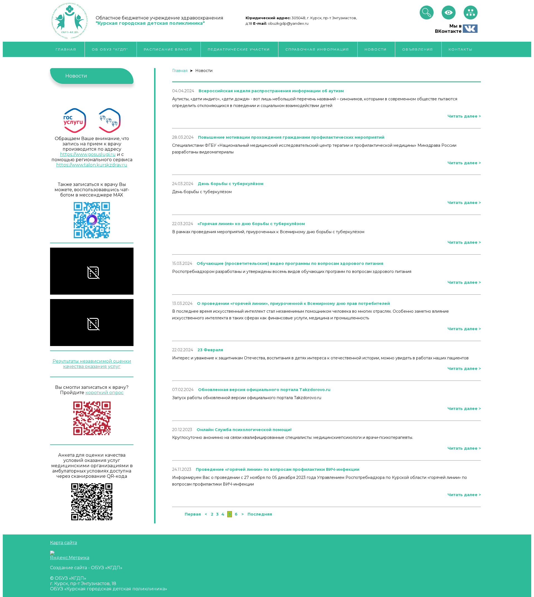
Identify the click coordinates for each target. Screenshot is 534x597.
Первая (193, 514)
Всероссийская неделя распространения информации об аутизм (271, 90)
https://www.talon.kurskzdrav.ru (91, 165)
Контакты (461, 49)
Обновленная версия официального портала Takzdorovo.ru (264, 389)
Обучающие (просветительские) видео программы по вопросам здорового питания (290, 263)
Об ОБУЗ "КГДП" (110, 49)
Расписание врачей (168, 49)
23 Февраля (210, 349)
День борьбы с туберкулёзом (230, 183)
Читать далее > (464, 116)
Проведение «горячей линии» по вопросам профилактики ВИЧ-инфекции (277, 469)
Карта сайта (63, 542)
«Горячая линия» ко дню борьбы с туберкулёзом (251, 223)
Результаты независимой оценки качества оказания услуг (92, 364)
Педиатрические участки (239, 49)
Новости (376, 49)
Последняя (260, 514)
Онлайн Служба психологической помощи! (244, 429)
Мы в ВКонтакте (448, 28)
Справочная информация (317, 49)
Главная (66, 49)
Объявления (417, 49)
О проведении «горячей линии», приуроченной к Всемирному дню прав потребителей (293, 303)
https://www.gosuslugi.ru (88, 154)
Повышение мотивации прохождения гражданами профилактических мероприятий (291, 137)
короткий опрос (104, 392)
